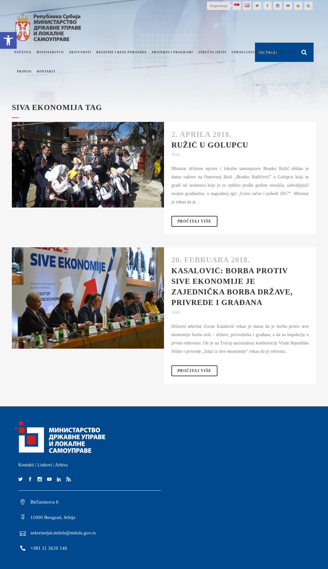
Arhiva (61, 465)
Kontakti (26, 465)
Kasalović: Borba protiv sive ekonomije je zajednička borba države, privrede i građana (232, 287)
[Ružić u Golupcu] (88, 165)
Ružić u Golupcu (209, 145)
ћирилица (218, 5)
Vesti (175, 154)
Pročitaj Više (194, 221)
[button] (8, 40)
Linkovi (44, 465)
